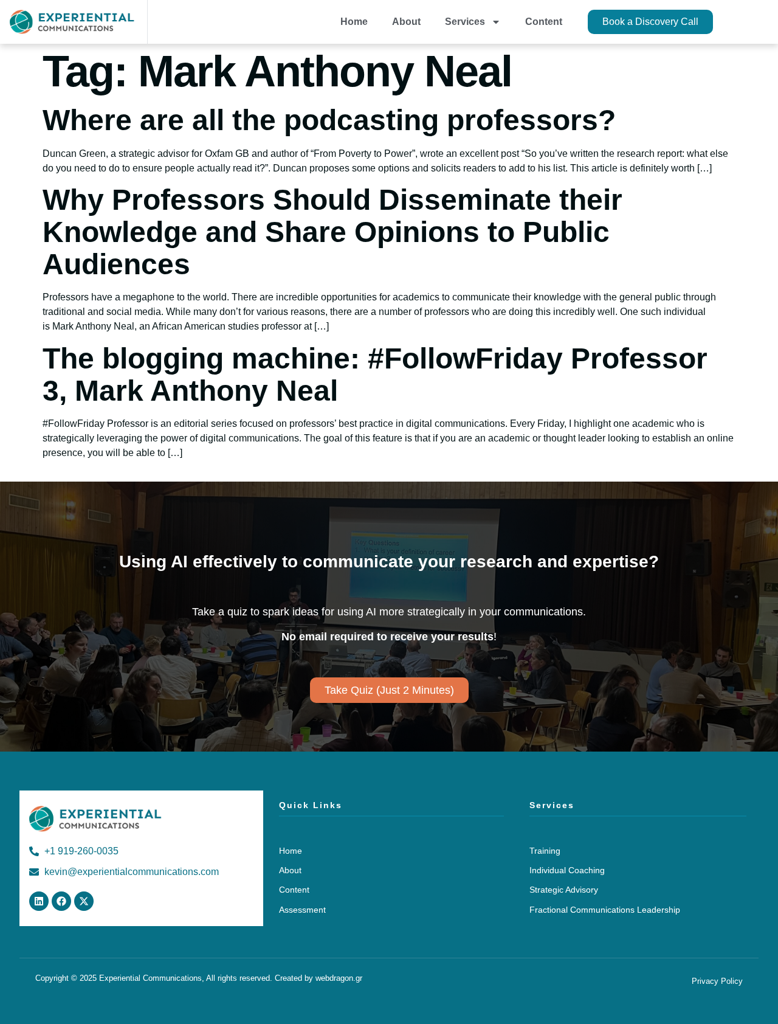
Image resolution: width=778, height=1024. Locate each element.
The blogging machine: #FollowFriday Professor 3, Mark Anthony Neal (375, 374)
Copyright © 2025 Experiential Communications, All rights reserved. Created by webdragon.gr (198, 978)
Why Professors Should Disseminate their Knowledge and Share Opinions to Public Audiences (332, 232)
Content (543, 21)
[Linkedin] (39, 901)
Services (465, 21)
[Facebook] (61, 901)
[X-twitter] (84, 901)
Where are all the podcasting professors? (329, 120)
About (406, 21)
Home (354, 21)
